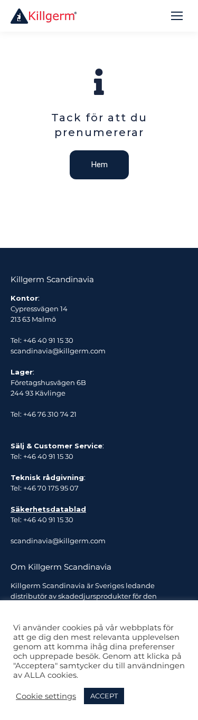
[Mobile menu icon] (176, 15)
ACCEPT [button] (104, 696)
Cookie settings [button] (46, 696)
